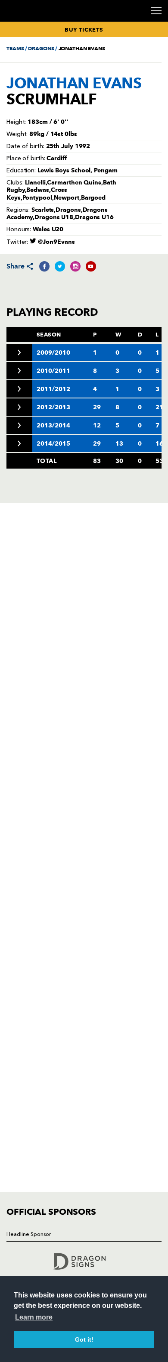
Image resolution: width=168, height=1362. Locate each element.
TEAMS (15, 48)
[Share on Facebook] (44, 266)
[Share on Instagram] (75, 266)
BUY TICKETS (84, 29)
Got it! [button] (84, 1339)
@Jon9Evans (56, 241)
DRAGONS (41, 48)
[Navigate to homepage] (17, 21)
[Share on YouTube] (91, 266)
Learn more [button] (34, 1317)
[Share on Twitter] (60, 266)
